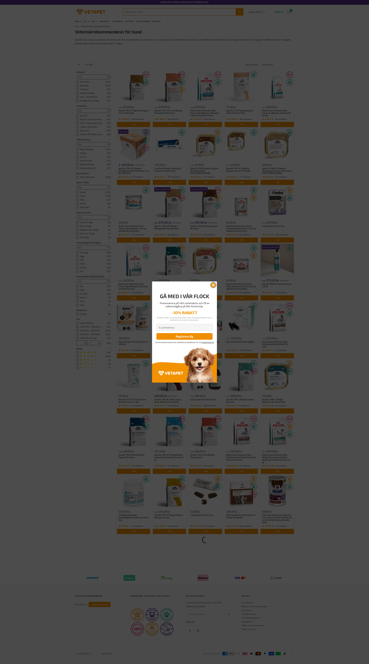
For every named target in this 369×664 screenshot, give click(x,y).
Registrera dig (184, 336)
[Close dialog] (213, 285)
